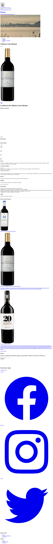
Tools (10, 7)
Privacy (3, 540)
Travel (13, 14)
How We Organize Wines (6, 535)
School (6, 7)
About (3, 534)
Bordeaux (3, 12)
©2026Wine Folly (3, 370)
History (9, 14)
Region (6, 14)
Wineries (3, 14)
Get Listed (4, 536)
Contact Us (4, 542)
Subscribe (2, 358)
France (10, 9)
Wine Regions (5, 9)
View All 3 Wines (3, 351)
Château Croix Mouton (6, 40)
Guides (4, 7)
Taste (8, 7)
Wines (1, 14)
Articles (1, 7)
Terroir (11, 14)
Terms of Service (5, 541)
